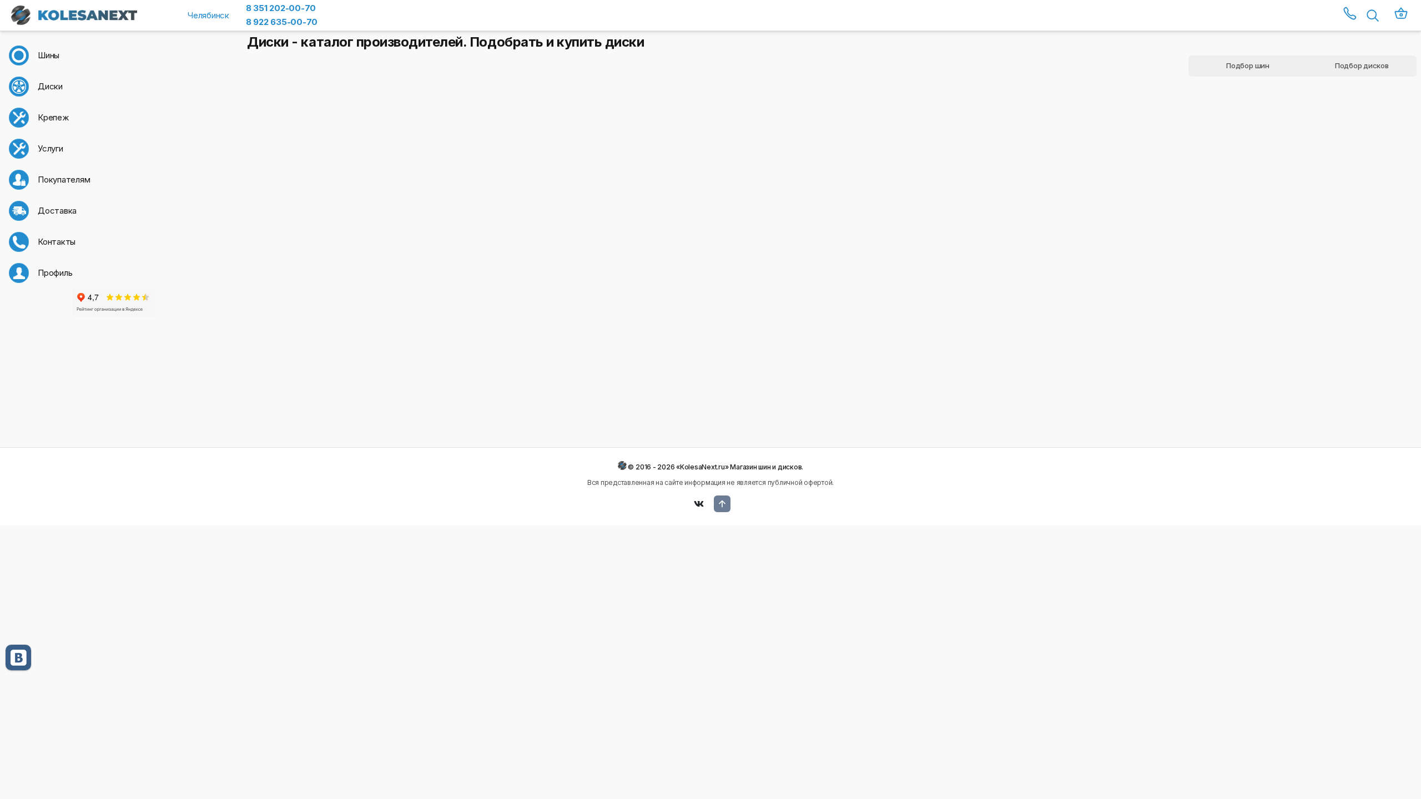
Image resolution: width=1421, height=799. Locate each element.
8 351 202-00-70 (281, 8)
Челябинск (208, 15)
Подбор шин (1247, 65)
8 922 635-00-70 (282, 22)
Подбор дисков (1362, 65)
